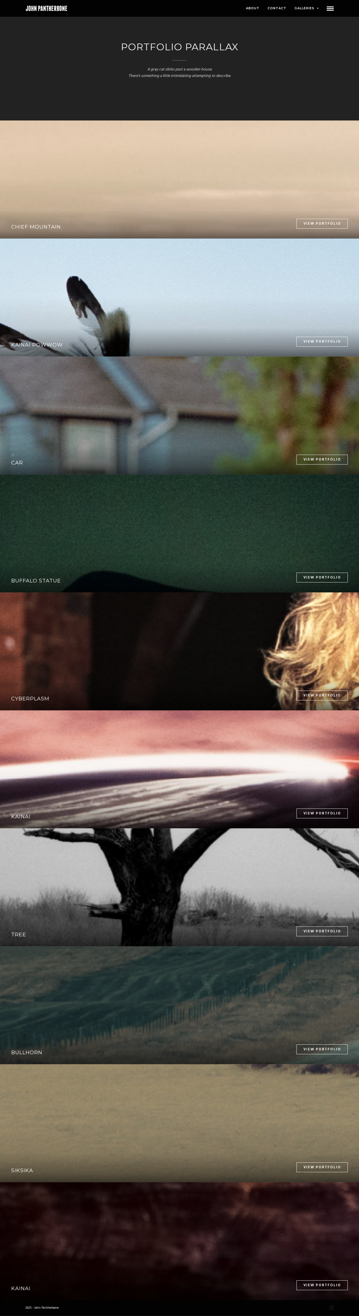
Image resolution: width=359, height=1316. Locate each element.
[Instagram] (331, 1308)
